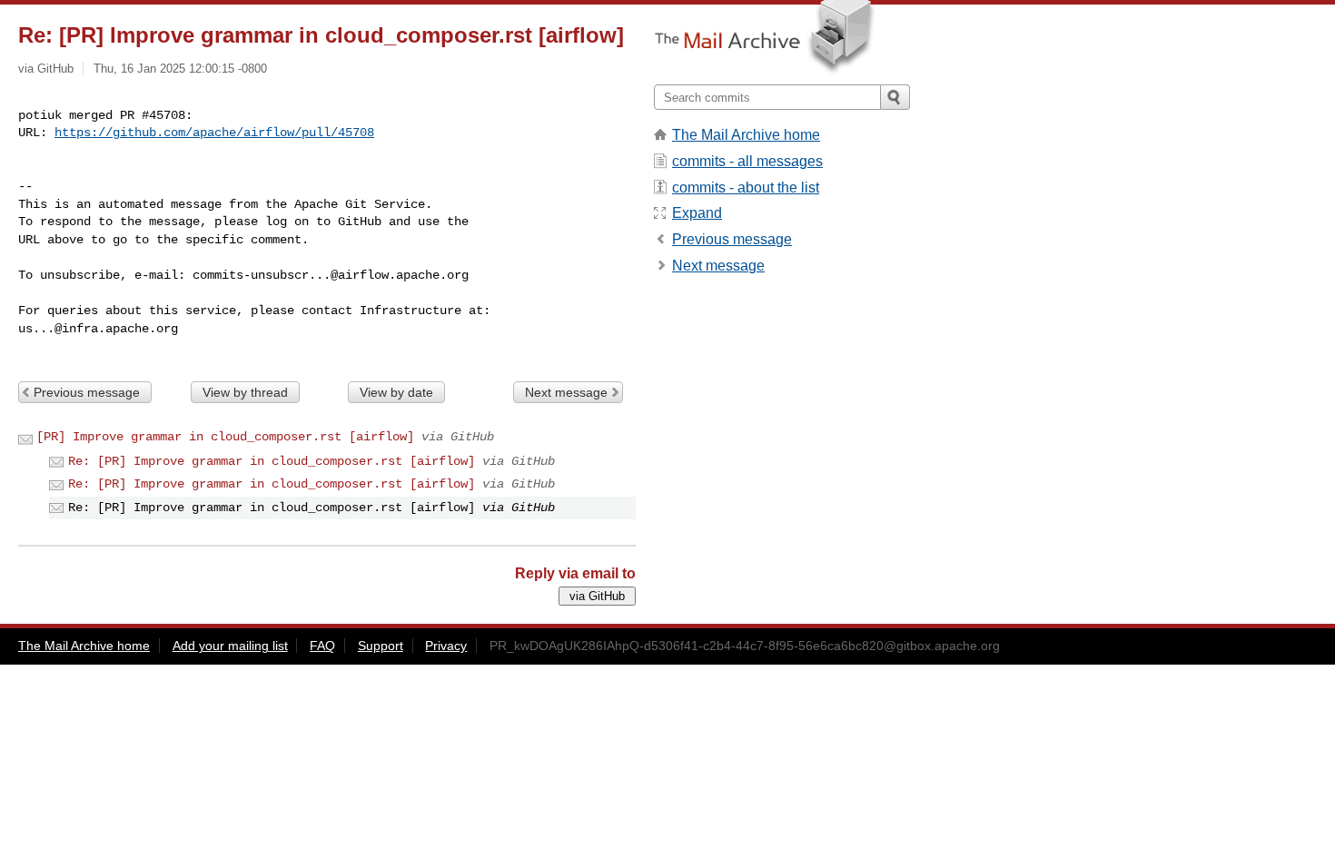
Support (380, 645)
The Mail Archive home (746, 135)
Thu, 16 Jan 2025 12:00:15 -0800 (180, 68)
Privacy (446, 645)
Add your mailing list (230, 645)
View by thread (245, 392)
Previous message (87, 392)
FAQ (322, 645)
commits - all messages (747, 161)
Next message (566, 392)
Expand (697, 213)
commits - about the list (745, 187)
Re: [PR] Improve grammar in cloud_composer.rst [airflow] (271, 461)
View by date (396, 392)
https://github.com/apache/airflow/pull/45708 (214, 132)
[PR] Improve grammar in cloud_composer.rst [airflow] (225, 436)
